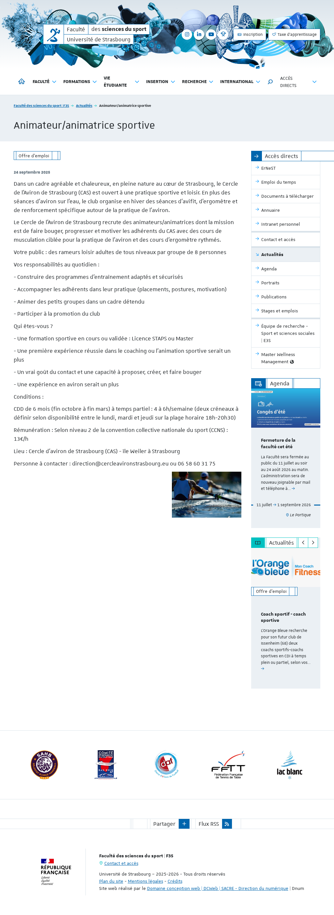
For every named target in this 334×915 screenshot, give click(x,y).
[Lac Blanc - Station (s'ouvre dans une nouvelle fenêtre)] (289, 764)
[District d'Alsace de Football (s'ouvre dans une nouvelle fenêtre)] (167, 764)
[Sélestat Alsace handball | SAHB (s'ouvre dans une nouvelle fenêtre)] (44, 764)
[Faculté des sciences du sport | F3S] (53, 34)
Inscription (252, 34)
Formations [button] (76, 82)
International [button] (236, 82)
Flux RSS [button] (209, 823)
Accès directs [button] (288, 81)
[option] (286, 458)
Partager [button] (164, 823)
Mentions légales (145, 881)
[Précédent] (303, 542)
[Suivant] (313, 542)
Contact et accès (121, 863)
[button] (270, 82)
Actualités (84, 105)
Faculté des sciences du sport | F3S (41, 105)
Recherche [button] (194, 82)
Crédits (175, 881)
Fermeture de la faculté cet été (278, 443)
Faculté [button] (41, 82)
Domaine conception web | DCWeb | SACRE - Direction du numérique (217, 888)
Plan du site (111, 881)
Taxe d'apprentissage (297, 34)
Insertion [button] (157, 82)
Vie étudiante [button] (115, 81)
